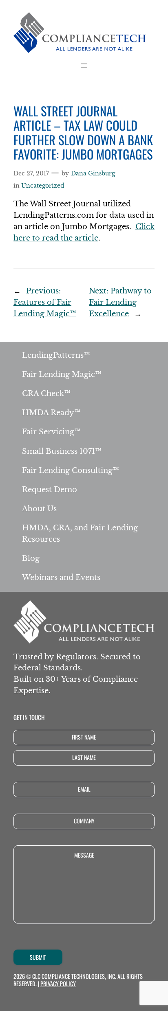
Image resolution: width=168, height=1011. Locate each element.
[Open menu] (84, 65)
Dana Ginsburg (93, 173)
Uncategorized (42, 185)
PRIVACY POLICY (58, 983)
